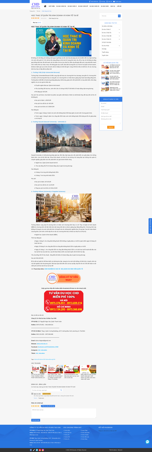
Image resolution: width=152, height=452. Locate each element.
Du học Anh (67, 436)
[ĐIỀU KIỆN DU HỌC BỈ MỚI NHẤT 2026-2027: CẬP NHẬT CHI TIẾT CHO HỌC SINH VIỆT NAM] (88, 369)
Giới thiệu (52, 6)
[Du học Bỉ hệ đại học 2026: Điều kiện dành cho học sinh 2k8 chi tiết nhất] (72, 369)
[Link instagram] (43, 450)
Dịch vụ (113, 6)
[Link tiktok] (34, 450)
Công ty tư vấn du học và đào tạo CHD (107, 430)
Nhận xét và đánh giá (37, 403)
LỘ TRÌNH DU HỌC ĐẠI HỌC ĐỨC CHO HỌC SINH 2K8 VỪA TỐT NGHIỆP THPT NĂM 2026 (115, 92)
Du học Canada (84, 434)
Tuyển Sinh (105, 55)
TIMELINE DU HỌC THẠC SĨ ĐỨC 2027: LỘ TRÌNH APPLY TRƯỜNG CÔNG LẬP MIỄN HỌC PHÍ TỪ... (115, 80)
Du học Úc (67, 439)
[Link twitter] (37, 450)
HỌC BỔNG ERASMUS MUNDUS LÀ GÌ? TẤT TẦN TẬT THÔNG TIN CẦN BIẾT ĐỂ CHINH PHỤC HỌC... (115, 75)
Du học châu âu (61, 6)
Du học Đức (67, 430)
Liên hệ (119, 6)
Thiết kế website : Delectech (115, 450)
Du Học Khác (105, 6)
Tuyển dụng (105, 52)
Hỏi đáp (104, 49)
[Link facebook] (31, 450)
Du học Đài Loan (85, 436)
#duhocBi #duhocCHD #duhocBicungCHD (44, 359)
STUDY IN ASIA (106, 42)
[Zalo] (147, 442)
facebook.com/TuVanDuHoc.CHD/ (48, 347)
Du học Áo (67, 434)
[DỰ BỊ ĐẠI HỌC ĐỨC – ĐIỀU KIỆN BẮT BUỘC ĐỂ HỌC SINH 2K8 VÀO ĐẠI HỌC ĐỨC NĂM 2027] (105, 87)
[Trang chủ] (44, 6)
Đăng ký (111, 127)
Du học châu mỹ (83, 6)
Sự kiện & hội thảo (107, 26)
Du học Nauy (84, 439)
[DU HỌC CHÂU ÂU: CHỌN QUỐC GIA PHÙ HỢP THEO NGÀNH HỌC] (105, 71)
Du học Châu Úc (106, 39)
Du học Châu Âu (106, 32)
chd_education (42, 350)
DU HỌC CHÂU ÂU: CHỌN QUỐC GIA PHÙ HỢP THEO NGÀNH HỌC (115, 69)
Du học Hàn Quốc (85, 432)
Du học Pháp (84, 430)
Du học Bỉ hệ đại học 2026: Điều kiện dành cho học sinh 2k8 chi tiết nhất (71, 376)
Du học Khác (105, 45)
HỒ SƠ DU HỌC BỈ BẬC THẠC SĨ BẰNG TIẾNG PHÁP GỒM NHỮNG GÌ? (38, 376)
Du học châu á (72, 6)
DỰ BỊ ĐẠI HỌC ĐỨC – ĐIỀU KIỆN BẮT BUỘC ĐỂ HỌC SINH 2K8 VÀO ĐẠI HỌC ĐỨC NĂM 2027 (115, 86)
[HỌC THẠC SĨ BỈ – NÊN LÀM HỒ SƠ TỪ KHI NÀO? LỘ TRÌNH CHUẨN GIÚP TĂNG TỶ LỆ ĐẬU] (55, 369)
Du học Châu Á (106, 29)
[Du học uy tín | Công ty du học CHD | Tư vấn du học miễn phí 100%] (36, 6)
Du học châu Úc (94, 6)
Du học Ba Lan (68, 432)
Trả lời (35, 398)
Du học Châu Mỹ (106, 36)
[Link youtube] (40, 450)
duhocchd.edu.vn (42, 343)
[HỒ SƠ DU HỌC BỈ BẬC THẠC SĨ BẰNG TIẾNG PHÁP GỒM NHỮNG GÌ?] (39, 369)
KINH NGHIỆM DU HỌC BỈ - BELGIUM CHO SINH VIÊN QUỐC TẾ (63, 269)
